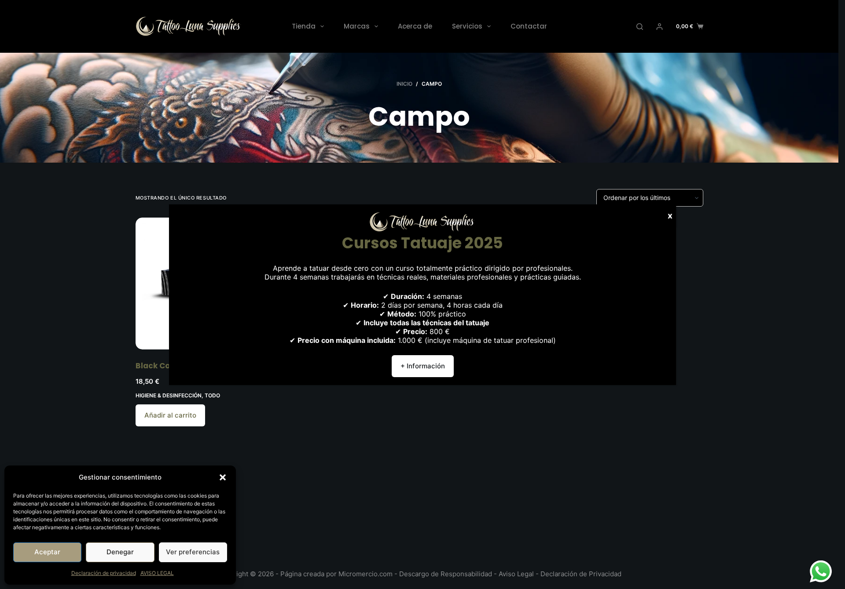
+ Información (422, 366)
